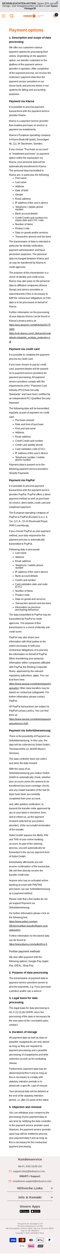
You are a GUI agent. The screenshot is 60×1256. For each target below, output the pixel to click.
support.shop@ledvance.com (29, 1171)
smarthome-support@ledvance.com (32, 1181)
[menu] (3, 16)
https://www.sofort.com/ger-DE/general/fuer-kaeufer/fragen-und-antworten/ (28, 925)
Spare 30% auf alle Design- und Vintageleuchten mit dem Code (30, 6)
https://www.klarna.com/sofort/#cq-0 (28, 944)
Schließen (57, 2)
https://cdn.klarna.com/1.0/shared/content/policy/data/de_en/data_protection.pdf (30, 337)
